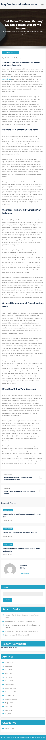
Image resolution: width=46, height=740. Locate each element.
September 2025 (11, 699)
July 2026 (8, 666)
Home (4, 31)
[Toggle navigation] (42, 4)
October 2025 (10, 695)
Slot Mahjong (6, 79)
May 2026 (8, 673)
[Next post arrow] (41, 491)
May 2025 (8, 714)
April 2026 (8, 677)
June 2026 (8, 670)
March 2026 (9, 681)
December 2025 (10, 688)
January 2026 (9, 684)
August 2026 (9, 662)
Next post (7, 488)
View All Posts (24, 573)
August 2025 (9, 703)
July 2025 (8, 706)
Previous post (8, 474)
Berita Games (16, 58)
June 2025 (8, 710)
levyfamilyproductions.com (19, 4)
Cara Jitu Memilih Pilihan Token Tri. (17, 635)
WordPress (18, 737)
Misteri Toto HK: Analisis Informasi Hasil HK (20, 533)
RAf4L (7, 58)
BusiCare (31, 737)
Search (5, 587)
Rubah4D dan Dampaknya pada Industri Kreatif (21, 631)
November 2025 (10, 692)
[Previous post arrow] (41, 477)
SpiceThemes (40, 737)
